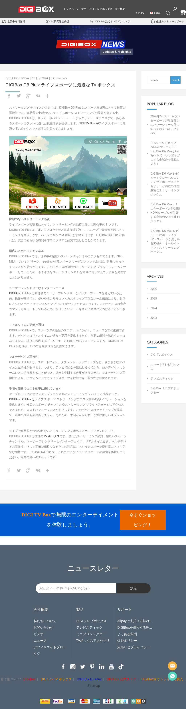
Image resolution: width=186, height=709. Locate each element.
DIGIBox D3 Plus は (22, 399)
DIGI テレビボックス (100, 9)
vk (38, 95)
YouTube (111, 666)
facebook (9, 95)
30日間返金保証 (60, 21)
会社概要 (120, 9)
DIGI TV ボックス (161, 355)
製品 (83, 9)
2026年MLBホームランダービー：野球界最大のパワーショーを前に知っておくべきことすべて (165, 124)
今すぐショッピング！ (142, 520)
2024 (153, 308)
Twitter (82, 666)
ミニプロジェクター (91, 634)
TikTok (121, 666)
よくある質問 (127, 634)
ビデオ (38, 634)
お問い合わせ (43, 627)
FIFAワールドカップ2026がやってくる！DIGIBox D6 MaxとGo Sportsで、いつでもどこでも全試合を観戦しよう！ (165, 153)
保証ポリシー (127, 640)
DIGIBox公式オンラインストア (112, 21)
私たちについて (45, 621)
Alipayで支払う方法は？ (134, 621)
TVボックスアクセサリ (93, 640)
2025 (153, 298)
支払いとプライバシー (133, 647)
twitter (18, 95)
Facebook (63, 666)
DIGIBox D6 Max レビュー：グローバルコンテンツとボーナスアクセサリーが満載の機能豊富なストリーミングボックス (164, 183)
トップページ (71, 9)
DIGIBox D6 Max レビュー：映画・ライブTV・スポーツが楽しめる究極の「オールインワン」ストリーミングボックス (165, 241)
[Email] (172, 665)
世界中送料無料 (16, 21)
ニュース (40, 640)
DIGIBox (14, 293)
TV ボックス (51, 436)
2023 (153, 318)
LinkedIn (101, 666)
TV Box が (92, 123)
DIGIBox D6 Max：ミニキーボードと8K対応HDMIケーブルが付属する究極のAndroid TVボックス (165, 212)
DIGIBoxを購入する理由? (134, 627)
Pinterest (92, 666)
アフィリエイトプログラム (51, 647)
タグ (37, 653)
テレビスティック (162, 378)
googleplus (28, 95)
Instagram (72, 666)
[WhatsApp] (172, 676)
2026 (153, 289)
